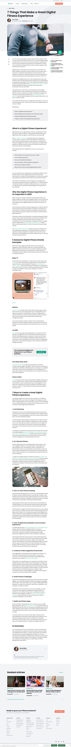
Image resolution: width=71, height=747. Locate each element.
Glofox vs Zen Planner (40, 726)
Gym (7, 720)
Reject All (54, 745)
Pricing (31, 3)
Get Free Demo (59, 3)
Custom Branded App (30, 724)
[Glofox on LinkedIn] (58, 742)
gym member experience (20, 138)
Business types (24, 3)
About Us (57, 720)
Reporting (28, 728)
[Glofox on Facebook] (61, 742)
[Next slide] (63, 699)
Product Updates (49, 728)
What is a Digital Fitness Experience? (23, 111)
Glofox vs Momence (39, 725)
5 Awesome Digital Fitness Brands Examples (25, 116)
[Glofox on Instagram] (56, 742)
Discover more (41, 352)
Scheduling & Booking (30, 722)
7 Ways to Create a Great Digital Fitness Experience (27, 118)
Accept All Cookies (61, 745)
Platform (17, 3)
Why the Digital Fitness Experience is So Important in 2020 (29, 114)
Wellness (8, 733)
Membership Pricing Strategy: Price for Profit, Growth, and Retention (35, 692)
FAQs (47, 726)
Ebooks (47, 723)
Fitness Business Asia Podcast (21, 228)
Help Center (48, 725)
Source (14, 302)
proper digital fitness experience (33, 222)
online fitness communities (31, 558)
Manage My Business (19, 720)
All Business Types (10, 735)
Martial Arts (8, 731)
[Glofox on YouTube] (63, 742)
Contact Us (58, 721)
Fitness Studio (9, 721)
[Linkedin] (45, 649)
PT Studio (8, 726)
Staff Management (29, 733)
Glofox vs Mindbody (39, 720)
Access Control (28, 731)
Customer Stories (49, 721)
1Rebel (13, 262)
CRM (27, 729)
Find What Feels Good (17, 364)
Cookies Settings (47, 745)
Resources (36, 3)
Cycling (8, 730)
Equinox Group (15, 310)
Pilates (8, 725)
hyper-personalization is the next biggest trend (35, 527)
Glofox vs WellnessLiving (40, 723)
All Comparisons (39, 728)
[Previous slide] (60, 699)
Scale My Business (19, 725)
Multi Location (28, 734)
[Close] (69, 745)
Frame (14, 380)
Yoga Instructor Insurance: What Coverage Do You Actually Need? (16, 691)
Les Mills (14, 333)
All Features (28, 736)
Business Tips (10, 688)
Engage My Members (19, 723)
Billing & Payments (29, 726)
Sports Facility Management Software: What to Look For (53, 691)
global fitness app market (30, 605)
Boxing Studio (9, 728)
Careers (57, 723)
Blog (47, 720)
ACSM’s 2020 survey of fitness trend (38, 83)
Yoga (7, 723)
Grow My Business (19, 721)
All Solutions (18, 726)
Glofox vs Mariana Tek (40, 721)
